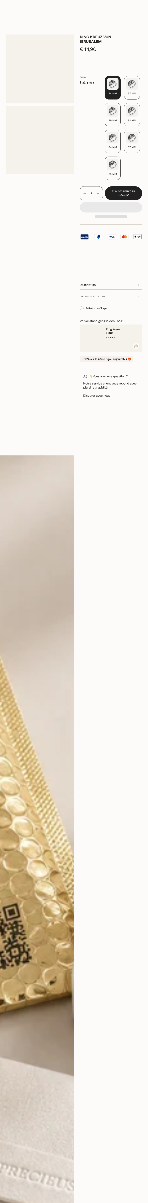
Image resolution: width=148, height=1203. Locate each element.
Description (88, 285)
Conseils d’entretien (23, 449)
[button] (47, 24)
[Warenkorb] (139, 24)
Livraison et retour (92, 296)
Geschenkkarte (104, 12)
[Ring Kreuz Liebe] (91, 338)
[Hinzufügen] (136, 346)
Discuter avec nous (96, 396)
